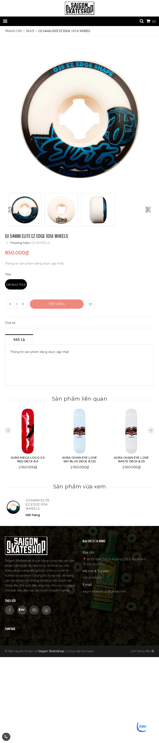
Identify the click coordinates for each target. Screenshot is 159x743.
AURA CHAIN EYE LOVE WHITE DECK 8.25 (79, 459)
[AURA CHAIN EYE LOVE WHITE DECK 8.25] (79, 431)
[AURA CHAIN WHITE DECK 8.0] (131, 431)
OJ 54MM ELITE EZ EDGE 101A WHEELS (37, 504)
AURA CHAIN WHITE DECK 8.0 (131, 459)
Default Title (16, 284)
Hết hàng (57, 304)
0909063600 (92, 578)
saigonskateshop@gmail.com (104, 591)
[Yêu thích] (90, 304)
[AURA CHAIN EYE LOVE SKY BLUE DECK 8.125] (28, 431)
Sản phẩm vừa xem (79, 486)
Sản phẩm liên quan (79, 398)
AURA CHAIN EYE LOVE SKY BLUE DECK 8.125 (27, 459)
